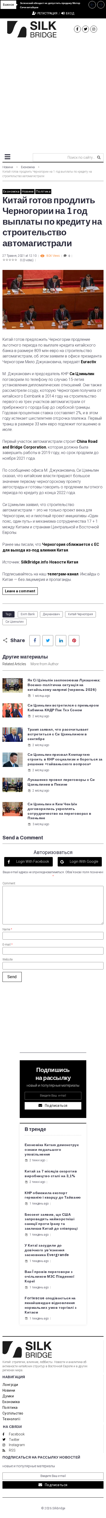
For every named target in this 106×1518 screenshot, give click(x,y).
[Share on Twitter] (47, 640)
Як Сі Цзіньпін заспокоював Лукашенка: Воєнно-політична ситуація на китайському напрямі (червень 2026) (64, 685)
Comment (8, 883)
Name (7, 929)
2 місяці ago (41, 716)
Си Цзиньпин (82, 373)
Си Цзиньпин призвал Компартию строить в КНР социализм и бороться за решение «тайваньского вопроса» (65, 759)
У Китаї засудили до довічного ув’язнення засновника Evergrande (47, 1250)
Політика (43, 191)
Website (7, 959)
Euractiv (88, 361)
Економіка (28, 167)
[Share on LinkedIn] (60, 640)
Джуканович (51, 614)
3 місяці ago (41, 824)
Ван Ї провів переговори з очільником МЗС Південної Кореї (49, 1276)
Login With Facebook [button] (32, 861)
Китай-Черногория (80, 614)
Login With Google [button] (83, 861)
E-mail (7, 944)
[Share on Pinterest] (74, 640)
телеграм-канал (62, 574)
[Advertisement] (53, 93)
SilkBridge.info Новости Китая (49, 562)
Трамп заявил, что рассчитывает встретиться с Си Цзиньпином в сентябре (58, 734)
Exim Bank (28, 614)
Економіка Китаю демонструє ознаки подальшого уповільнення (52, 1149)
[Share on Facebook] (34, 640)
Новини (7, 167)
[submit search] (99, 157)
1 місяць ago (41, 696)
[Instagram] (93, 29)
